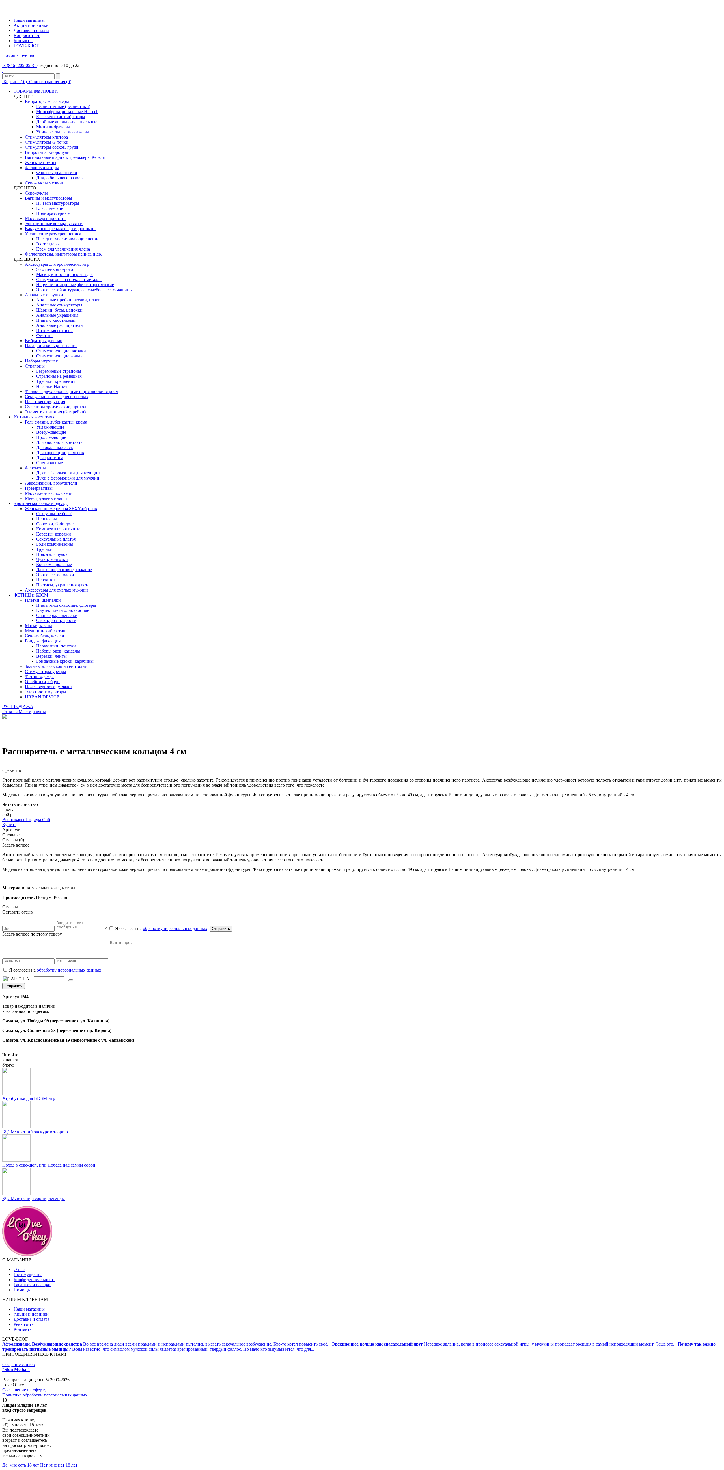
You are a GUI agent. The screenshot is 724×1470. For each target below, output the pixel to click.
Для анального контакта (59, 442)
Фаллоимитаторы (42, 167)
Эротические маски (55, 574)
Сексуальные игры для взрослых (56, 396)
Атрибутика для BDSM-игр (28, 1098)
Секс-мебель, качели (44, 635)
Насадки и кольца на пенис (51, 345)
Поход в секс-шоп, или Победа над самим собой (48, 1165)
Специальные (49, 462)
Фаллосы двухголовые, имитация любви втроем (71, 391)
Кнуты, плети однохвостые (62, 610)
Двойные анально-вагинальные (66, 121)
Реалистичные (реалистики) (63, 106)
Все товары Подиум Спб (26, 819)
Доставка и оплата (31, 30)
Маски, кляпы (38, 625)
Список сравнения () (49, 81)
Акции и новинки (31, 25)
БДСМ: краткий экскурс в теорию (35, 1131)
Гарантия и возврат (32, 1284)
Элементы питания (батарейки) (55, 411)
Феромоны (35, 467)
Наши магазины (29, 20)
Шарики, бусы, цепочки (59, 310)
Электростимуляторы (45, 691)
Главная (10, 711)
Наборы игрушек (41, 361)
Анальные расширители (59, 325)
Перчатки (45, 579)
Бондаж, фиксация (43, 640)
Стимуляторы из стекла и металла (69, 279)
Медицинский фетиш (45, 630)
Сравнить (11, 770)
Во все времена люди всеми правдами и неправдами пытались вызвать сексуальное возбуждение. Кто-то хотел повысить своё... (167, 1344)
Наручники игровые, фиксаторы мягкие (75, 284)
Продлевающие (51, 437)
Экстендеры (48, 243)
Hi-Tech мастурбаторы (57, 203)
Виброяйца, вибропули (47, 152)
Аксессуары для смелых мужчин (56, 590)
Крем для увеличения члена (63, 249)
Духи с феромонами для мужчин (67, 478)
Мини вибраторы (53, 126)
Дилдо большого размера (60, 177)
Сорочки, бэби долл (55, 523)
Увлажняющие (50, 427)
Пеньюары (46, 518)
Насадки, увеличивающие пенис (67, 238)
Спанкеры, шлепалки (56, 615)
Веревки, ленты (51, 656)
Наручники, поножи (56, 646)
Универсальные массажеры (62, 131)
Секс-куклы (36, 193)
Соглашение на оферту (24, 1389)
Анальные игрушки (44, 294)
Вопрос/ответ (27, 35)
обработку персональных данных (175, 928)
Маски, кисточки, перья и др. (64, 274)
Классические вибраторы (60, 116)
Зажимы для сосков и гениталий (56, 666)
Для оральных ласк (54, 447)
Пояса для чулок (52, 554)
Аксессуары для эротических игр (57, 264)
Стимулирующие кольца (59, 355)
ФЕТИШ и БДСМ (31, 595)
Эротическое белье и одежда (41, 503)
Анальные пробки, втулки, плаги (68, 299)
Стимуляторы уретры (45, 671)
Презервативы (39, 488)
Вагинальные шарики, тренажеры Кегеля (65, 157)
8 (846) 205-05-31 (19, 65)
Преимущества (28, 1274)
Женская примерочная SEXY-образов (61, 508)
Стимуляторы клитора (46, 137)
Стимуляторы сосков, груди (51, 147)
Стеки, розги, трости (56, 620)
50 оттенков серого (54, 269)
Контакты (23, 40)
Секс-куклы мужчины (46, 182)
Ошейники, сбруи (42, 681)
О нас (19, 1269)
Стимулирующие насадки (61, 350)
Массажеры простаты (45, 218)
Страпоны (35, 366)
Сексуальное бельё (54, 513)
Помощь (10, 55)
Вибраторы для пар (43, 340)
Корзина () (15, 81)
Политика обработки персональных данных (44, 1395)
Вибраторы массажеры (47, 101)
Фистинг (44, 335)
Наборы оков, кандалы (58, 651)
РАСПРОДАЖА (17, 706)
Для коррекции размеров (60, 452)
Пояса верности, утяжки (48, 686)
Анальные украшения (57, 315)
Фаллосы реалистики (56, 172)
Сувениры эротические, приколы (57, 406)
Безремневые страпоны (58, 371)
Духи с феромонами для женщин (68, 472)
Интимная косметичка (35, 417)
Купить (9, 824)
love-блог (28, 55)
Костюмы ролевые (54, 564)
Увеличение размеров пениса (53, 233)
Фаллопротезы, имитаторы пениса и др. (63, 254)
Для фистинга (49, 457)
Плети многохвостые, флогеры (66, 605)
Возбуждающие (51, 432)
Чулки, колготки (52, 559)
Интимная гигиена (54, 330)
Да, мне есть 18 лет (20, 1465)
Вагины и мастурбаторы (48, 198)
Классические (49, 208)
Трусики (44, 549)
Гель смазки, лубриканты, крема (56, 422)
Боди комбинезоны (54, 544)
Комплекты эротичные (58, 528)
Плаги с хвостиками (56, 320)
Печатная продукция (45, 401)
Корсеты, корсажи (53, 534)
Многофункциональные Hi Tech (67, 111)
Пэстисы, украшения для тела (65, 584)
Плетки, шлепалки (43, 600)
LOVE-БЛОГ (26, 45)
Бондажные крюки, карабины (65, 661)
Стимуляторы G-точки (46, 142)
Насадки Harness (52, 386)
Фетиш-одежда (39, 676)
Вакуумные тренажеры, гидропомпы (60, 228)
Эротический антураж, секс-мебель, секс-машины (84, 289)
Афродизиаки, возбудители (51, 483)
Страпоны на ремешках (59, 376)
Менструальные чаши (46, 498)
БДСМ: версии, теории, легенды (33, 1198)
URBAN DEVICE (42, 696)
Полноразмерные (53, 213)
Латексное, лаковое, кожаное (64, 569)
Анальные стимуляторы (59, 305)
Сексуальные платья (56, 539)
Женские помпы (40, 162)
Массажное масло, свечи (48, 493)
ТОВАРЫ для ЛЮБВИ (36, 91)
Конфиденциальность (34, 1279)
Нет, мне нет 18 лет (58, 1465)
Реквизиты (24, 1324)
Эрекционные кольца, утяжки (54, 223)
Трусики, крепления (55, 381)
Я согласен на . (55, 970)
